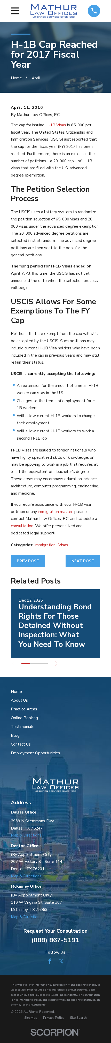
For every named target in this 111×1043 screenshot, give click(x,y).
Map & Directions (26, 835)
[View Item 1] (25, 663)
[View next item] (56, 663)
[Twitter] (61, 961)
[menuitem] (30, 1018)
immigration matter (55, 511)
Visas (63, 545)
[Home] (53, 11)
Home (16, 691)
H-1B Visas (55, 125)
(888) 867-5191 (55, 940)
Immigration (45, 545)
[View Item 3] (43, 663)
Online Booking (24, 717)
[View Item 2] (34, 663)
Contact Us (21, 744)
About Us (19, 700)
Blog (15, 735)
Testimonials (22, 726)
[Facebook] (50, 961)
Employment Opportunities (35, 753)
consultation (22, 525)
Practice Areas (24, 709)
